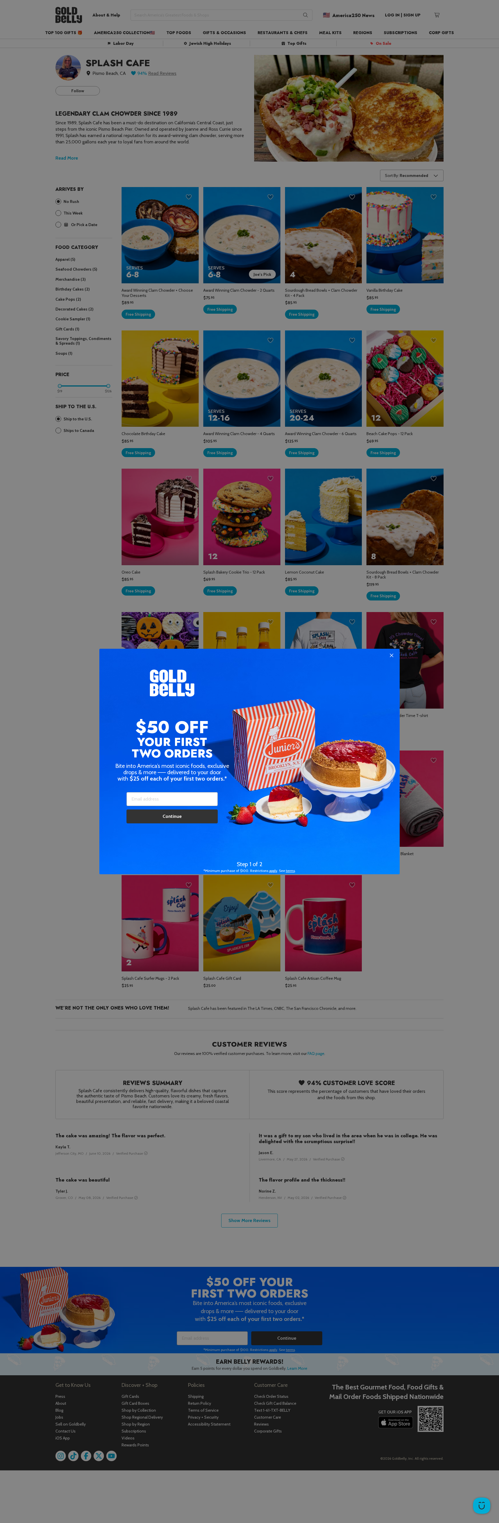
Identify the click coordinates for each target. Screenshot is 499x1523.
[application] (481, 1505)
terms (290, 870)
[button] (249, 761)
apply (273, 870)
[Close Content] (391, 655)
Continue (172, 816)
